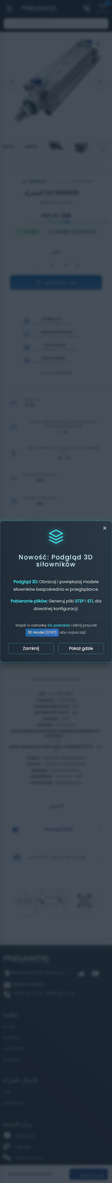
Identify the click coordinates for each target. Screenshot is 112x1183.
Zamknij (31, 648)
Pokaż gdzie (81, 648)
